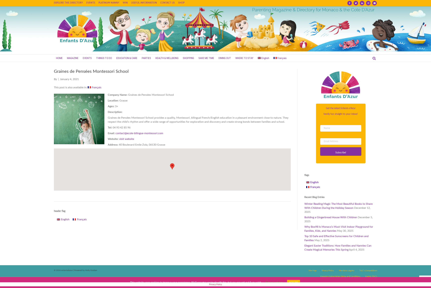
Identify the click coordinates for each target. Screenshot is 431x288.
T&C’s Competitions (368, 270)
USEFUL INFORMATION (144, 3)
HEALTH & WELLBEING (166, 58)
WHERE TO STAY (244, 58)
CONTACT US (167, 3)
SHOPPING (188, 58)
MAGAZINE (72, 58)
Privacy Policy (328, 270)
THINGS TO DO (104, 58)
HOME (59, 58)
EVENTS (90, 3)
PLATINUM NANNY (108, 3)
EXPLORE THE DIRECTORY (68, 3)
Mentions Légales (346, 270)
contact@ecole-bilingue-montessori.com (139, 133)
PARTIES (146, 58)
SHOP (181, 3)
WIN (125, 3)
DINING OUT (225, 58)
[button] (340, 151)
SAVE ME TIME (206, 58)
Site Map (313, 270)
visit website (126, 139)
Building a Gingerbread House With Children (330, 217)
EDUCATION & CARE (126, 58)
